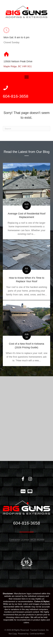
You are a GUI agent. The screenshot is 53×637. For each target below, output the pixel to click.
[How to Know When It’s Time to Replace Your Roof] (26, 270)
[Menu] (26, 77)
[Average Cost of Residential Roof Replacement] (26, 201)
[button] (23, 479)
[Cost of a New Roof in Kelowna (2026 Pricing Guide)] (26, 333)
